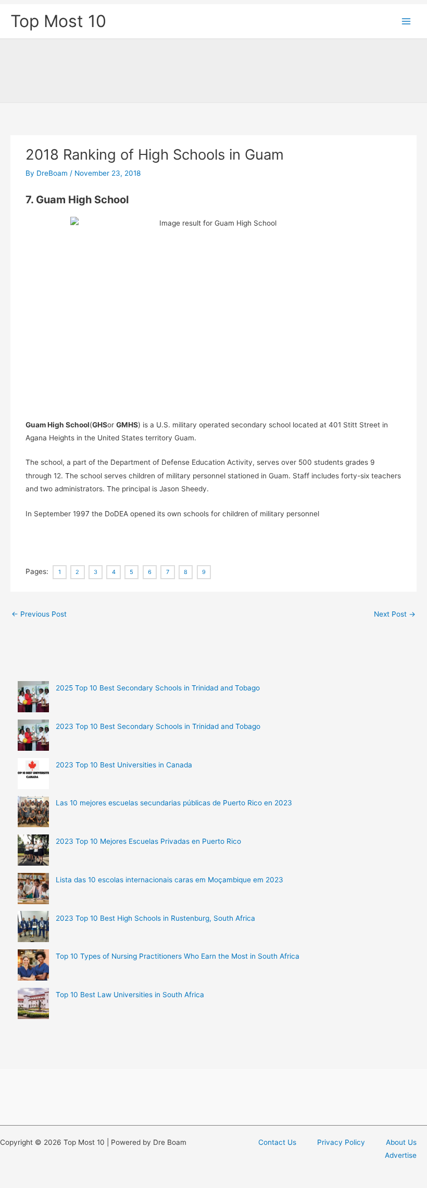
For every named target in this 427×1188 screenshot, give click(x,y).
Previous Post (39, 614)
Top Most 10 (58, 21)
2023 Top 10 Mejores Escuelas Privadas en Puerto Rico (148, 841)
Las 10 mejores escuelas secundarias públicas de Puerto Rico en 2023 (174, 803)
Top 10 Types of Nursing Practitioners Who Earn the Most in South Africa (177, 956)
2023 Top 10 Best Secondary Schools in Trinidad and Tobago (158, 726)
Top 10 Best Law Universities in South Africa (130, 994)
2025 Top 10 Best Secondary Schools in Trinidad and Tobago (158, 688)
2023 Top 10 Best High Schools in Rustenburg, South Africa (155, 918)
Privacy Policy (341, 1142)
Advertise (401, 1155)
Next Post (395, 614)
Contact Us (277, 1142)
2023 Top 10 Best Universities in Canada (124, 765)
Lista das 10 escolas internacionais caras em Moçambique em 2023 (169, 880)
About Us (401, 1142)
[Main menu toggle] (406, 21)
